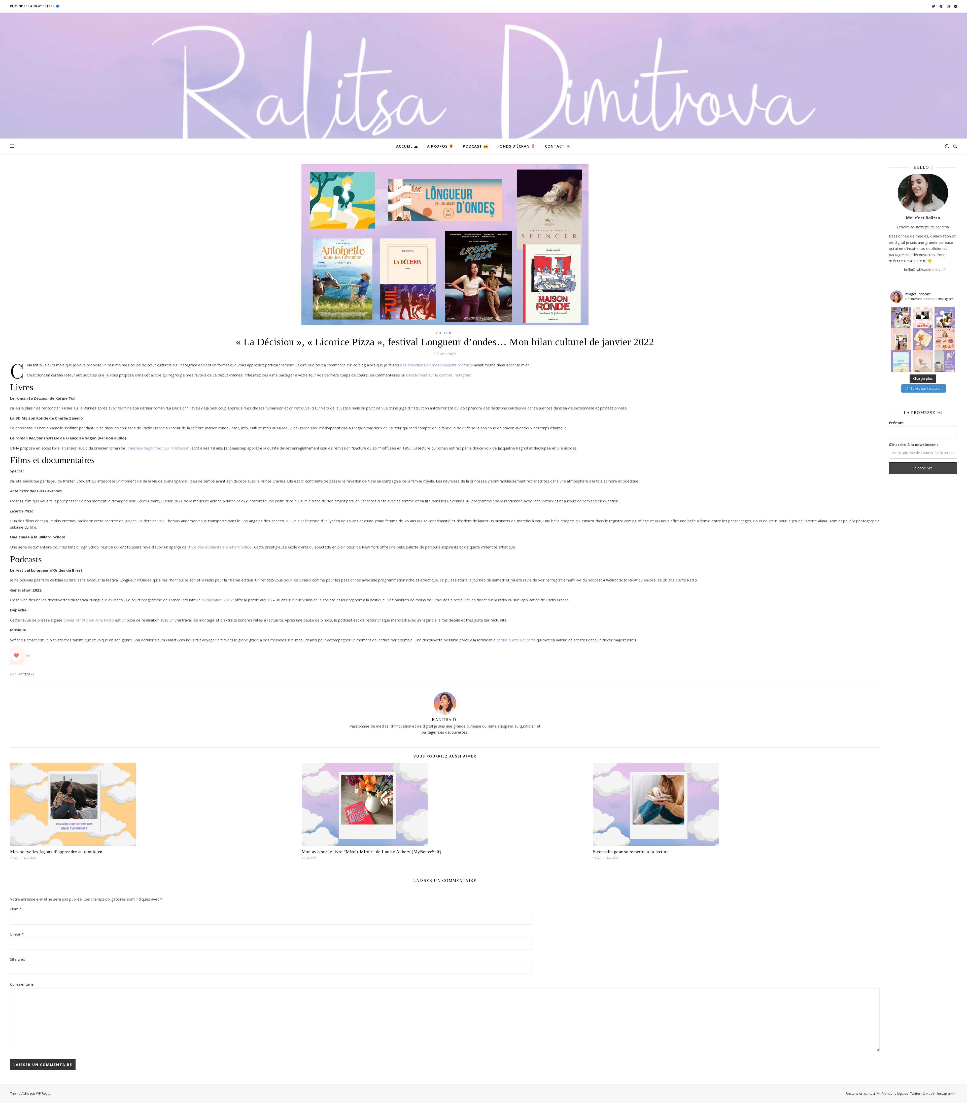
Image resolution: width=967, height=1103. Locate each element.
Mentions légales (895, 1093)
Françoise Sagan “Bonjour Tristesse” (157, 448)
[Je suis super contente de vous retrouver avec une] (923, 360)
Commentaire (21, 984)
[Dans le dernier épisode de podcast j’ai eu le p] (945, 360)
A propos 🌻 (440, 146)
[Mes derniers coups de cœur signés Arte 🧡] (923, 317)
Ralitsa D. (26, 674)
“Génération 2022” (218, 599)
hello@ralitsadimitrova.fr (925, 269)
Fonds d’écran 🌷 (516, 146)
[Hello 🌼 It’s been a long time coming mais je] (901, 360)
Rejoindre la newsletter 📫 (35, 6)
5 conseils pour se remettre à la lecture (631, 851)
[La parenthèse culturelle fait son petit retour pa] (923, 338)
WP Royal (43, 1093)
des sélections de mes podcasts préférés (437, 364)
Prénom (896, 422)
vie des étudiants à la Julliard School (221, 546)
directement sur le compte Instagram (438, 374)
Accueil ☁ (407, 146)
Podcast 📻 (475, 146)
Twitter (915, 1093)
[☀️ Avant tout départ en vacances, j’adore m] (901, 338)
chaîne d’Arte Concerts (516, 639)
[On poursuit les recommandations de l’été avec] (945, 317)
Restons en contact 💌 (863, 1093)
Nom (15, 908)
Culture (445, 333)
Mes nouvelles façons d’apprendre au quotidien (56, 851)
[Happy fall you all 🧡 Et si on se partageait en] (945, 338)
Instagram (945, 1093)
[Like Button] (16, 655)
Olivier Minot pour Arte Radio (89, 620)
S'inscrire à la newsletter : (913, 444)
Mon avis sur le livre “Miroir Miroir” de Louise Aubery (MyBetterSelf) (371, 851)
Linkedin (928, 1093)
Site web (17, 959)
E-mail (17, 934)
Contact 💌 (558, 146)
